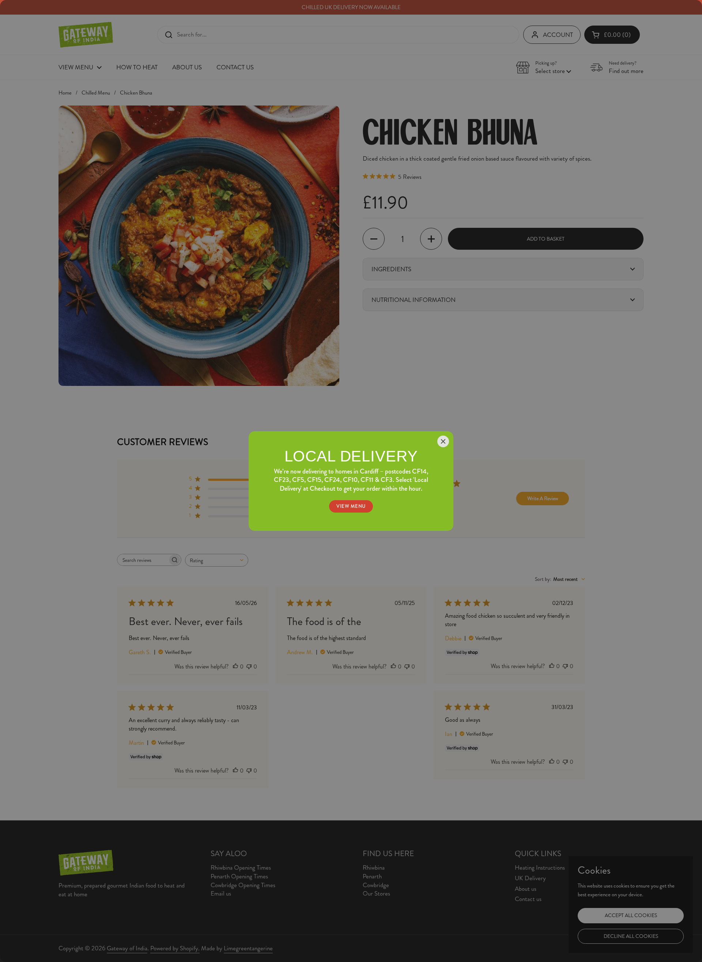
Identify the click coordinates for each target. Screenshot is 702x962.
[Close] (443, 441)
